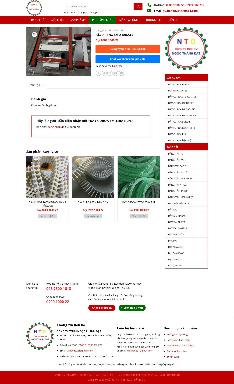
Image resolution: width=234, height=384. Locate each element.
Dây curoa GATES (177, 90)
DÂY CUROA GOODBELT (181, 127)
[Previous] (26, 190)
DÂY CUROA (173, 77)
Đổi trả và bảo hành (153, 375)
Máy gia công (128, 20)
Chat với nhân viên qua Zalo (127, 59)
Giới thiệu (57, 20)
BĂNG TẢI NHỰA (177, 184)
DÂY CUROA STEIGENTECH (183, 96)
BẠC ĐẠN (173, 240)
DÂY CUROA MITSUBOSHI (182, 115)
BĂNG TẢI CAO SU (178, 166)
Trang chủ (36, 20)
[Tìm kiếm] (138, 6)
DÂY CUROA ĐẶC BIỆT (180, 140)
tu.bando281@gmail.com (180, 11)
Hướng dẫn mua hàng (66, 375)
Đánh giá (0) (36, 85)
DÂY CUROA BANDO (179, 84)
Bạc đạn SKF (174, 265)
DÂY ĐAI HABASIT (178, 215)
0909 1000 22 (79, 345)
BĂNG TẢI (172, 147)
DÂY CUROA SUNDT (179, 121)
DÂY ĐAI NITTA (176, 222)
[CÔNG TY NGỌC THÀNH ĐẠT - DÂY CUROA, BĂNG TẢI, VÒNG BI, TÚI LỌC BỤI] (42, 8)
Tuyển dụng (173, 375)
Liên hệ (173, 20)
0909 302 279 (95, 345)
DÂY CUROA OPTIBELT (181, 103)
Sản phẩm (77, 20)
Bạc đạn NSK (175, 259)
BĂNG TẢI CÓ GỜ (177, 172)
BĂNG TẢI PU (175, 153)
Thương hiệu (153, 20)
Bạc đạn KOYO (176, 253)
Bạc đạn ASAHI (176, 246)
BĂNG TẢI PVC (176, 159)
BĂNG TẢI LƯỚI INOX (180, 178)
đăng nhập (54, 127)
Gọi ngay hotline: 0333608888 (127, 49)
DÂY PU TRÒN (176, 234)
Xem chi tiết (47, 216)
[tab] (36, 85)
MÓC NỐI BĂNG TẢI (179, 203)
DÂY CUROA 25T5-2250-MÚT (138, 202)
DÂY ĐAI (172, 209)
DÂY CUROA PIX (177, 134)
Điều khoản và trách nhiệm (125, 375)
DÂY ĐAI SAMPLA (177, 228)
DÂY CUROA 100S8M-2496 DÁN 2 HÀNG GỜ (47, 203)
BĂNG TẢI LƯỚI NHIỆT (181, 197)
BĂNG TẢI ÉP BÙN (178, 190)
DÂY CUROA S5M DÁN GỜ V (93, 202)
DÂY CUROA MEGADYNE (181, 109)
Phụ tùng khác (102, 20)
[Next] (159, 190)
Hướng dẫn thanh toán (93, 375)
